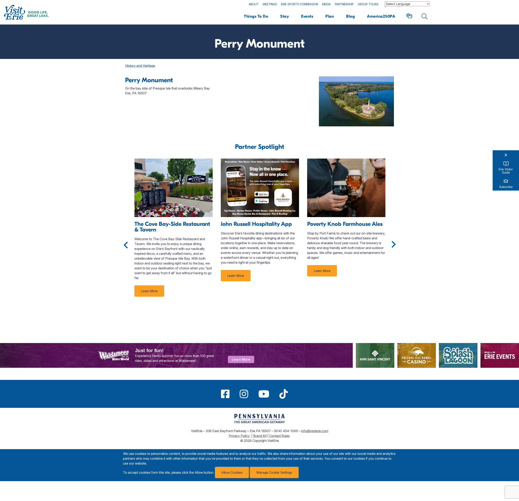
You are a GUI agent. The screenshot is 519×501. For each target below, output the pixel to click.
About (254, 4)
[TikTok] (283, 394)
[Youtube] (263, 394)
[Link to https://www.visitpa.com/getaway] (259, 422)
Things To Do (256, 16)
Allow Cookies (231, 472)
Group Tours (368, 4)
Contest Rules (279, 436)
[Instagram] (244, 394)
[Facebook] (225, 394)
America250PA (381, 16)
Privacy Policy (240, 436)
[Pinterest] (298, 394)
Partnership (344, 4)
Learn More (149, 291)
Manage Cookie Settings (274, 472)
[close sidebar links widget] (506, 155)
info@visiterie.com (314, 431)
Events (307, 16)
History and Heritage (140, 66)
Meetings (270, 4)
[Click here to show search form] (424, 16)
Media (326, 4)
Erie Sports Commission (299, 4)
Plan (329, 16)
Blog (350, 16)
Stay (284, 16)
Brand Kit (260, 436)
